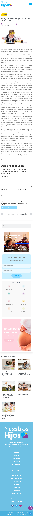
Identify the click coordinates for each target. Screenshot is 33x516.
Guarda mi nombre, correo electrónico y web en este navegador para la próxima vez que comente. (17, 203)
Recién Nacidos (16, 465)
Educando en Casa (16, 478)
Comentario (5, 176)
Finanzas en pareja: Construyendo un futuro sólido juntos (24, 373)
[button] (30, 4)
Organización (9, 304)
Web (2, 195)
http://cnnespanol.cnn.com (14, 160)
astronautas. (22, 514)
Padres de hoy (16, 475)
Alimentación (17, 491)
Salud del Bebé (16, 471)
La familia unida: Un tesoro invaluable (23, 393)
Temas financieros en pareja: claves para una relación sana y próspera (8, 374)
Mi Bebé (23, 289)
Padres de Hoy (8, 297)
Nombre (4, 189)
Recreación (8, 312)
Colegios (4, 14)
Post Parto (16, 458)
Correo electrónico (23, 189)
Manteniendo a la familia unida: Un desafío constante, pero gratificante (7, 395)
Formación (23, 297)
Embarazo (9, 289)
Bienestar (23, 304)
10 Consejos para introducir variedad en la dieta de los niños (8, 416)
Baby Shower (16, 461)
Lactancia (16, 468)
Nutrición (23, 312)
